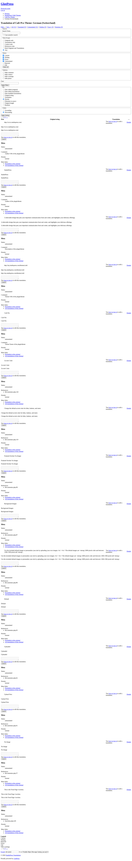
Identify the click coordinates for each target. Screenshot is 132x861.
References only (10, 46)
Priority (7, 99)
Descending (8, 112)
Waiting (6, 57)
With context (8, 74)
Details (129, 122)
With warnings (9, 76)
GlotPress (7, 4)
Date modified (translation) (13, 93)
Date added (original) (11, 89)
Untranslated (8, 61)
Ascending (8, 110)
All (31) (13, 27)
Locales (8, 8)
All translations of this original (14, 165)
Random (7, 105)
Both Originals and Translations (14, 48)
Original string (9, 95)
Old (5, 65)
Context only (9, 44)
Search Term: (6, 31)
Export (3, 852)
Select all (5, 67)
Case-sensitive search (11, 35)
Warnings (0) (59, 27)
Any (6, 50)
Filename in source (10, 101)
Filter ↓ (3, 27)
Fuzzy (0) (50, 27)
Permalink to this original (12, 164)
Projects (3, 8)
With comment (9, 72)
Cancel (4, 139)
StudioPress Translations (13, 855)
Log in (3, 10)
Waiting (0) (42, 27)
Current (6, 55)
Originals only (9, 40)
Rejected (7, 63)
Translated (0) (22, 27)
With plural (8, 78)
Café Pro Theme (10, 17)
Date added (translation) (12, 91)
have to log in (113, 121)
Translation (8, 97)
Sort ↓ (8, 27)
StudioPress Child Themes (13, 15)
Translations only (10, 42)
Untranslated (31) (32, 27)
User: (2, 81)
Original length (9, 103)
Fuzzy (6, 59)
